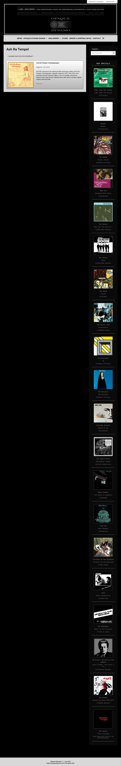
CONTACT (97, 38)
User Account (110, 1)
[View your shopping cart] (103, 38)
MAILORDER (53, 38)
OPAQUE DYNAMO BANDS (34, 38)
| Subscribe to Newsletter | (96, 1)
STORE (65, 38)
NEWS (19, 38)
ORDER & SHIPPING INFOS (80, 38)
